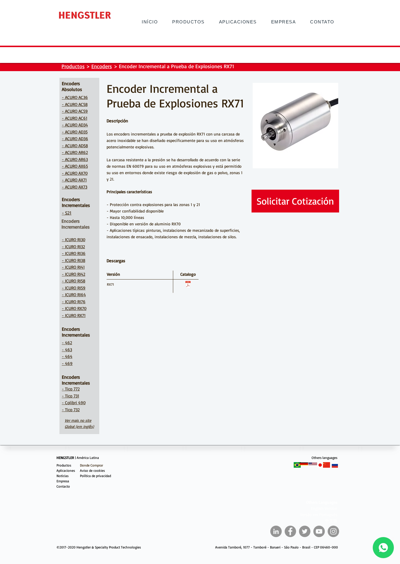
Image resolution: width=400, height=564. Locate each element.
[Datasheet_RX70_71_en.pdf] (188, 285)
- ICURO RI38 (73, 260)
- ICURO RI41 (73, 267)
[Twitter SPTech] (304, 531)
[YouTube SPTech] (319, 531)
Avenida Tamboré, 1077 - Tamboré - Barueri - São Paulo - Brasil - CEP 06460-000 (276, 547)
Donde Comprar (91, 465)
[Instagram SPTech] (333, 531)
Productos (73, 66)
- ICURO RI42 (73, 274)
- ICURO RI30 (73, 239)
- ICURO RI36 (74, 253)
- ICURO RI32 (73, 246)
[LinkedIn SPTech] (276, 531)
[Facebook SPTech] (290, 531)
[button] (322, 21)
